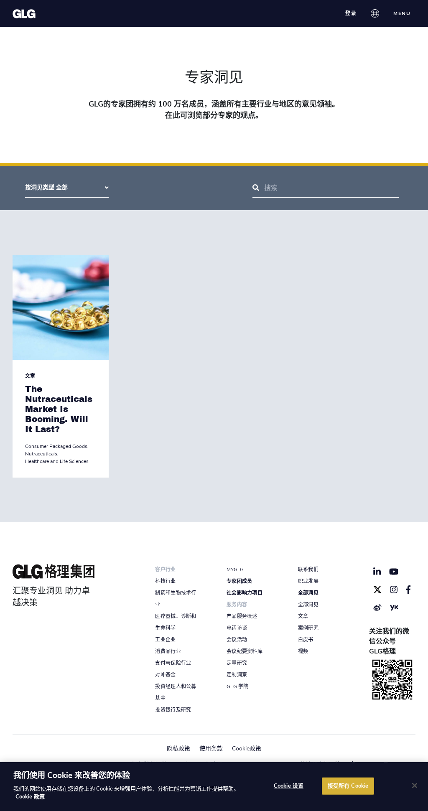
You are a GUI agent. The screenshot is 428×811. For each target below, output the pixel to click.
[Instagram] (394, 589)
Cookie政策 (246, 749)
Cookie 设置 (288, 785)
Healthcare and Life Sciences (57, 461)
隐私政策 (178, 749)
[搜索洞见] (255, 188)
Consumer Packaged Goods (56, 446)
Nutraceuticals (41, 453)
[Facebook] (408, 589)
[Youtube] (394, 571)
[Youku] (394, 607)
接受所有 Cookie (348, 785)
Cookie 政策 (30, 797)
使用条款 (211, 749)
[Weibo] (377, 607)
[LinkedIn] (377, 571)
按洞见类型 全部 (46, 187)
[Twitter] (377, 589)
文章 (30, 376)
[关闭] (414, 785)
